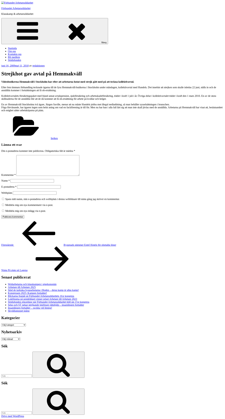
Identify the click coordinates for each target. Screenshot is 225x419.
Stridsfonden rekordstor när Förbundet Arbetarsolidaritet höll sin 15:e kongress (48, 302)
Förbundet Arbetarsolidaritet (15, 8)
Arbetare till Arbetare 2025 (22, 287)
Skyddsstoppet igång (18, 310)
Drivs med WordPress (12, 416)
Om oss (12, 51)
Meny (104, 42)
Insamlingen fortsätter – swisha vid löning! (30, 307)
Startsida (12, 48)
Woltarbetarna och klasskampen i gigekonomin (32, 284)
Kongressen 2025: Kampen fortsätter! (27, 293)
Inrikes (54, 138)
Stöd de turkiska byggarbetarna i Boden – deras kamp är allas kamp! (43, 290)
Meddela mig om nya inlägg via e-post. (25, 211)
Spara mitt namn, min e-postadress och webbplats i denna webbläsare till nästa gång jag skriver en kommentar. (62, 199)
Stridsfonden (14, 60)
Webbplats (6, 192)
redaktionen (38, 65)
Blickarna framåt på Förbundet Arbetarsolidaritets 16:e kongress (41, 296)
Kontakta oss (14, 54)
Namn (5, 180)
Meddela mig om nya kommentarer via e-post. (29, 205)
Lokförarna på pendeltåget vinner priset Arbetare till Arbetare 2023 (42, 299)
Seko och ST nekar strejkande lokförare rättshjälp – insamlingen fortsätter (46, 304)
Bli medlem (14, 57)
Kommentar (8, 175)
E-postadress (8, 186)
